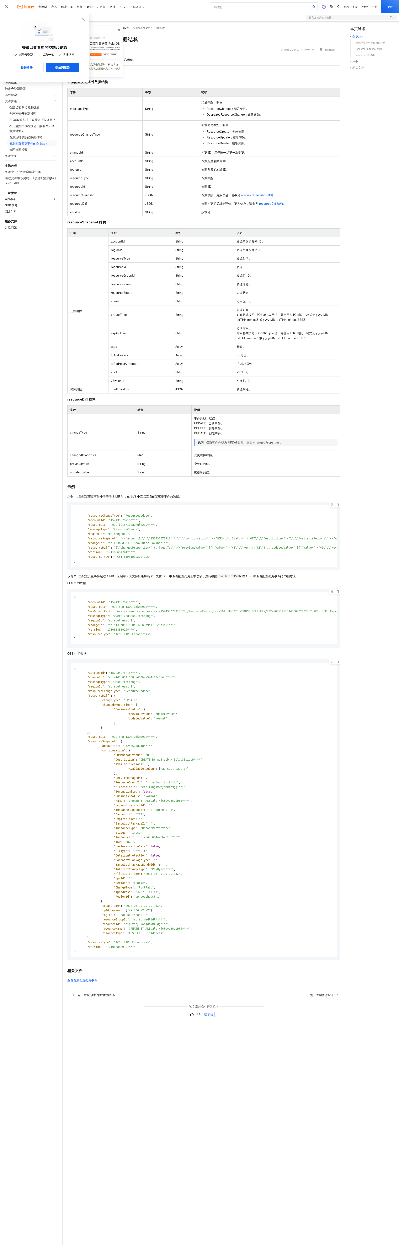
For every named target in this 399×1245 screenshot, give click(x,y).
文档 (346, 6)
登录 (390, 6)
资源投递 (124, 27)
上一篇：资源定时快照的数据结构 (94, 995)
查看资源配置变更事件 (82, 980)
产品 (54, 7)
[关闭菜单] (6, 6)
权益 (80, 7)
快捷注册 (27, 67)
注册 (374, 6)
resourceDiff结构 (271, 203)
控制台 (365, 6)
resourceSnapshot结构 (257, 195)
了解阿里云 (137, 7)
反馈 (210, 1014)
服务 (123, 7)
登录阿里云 (62, 67)
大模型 (42, 7)
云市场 (101, 7)
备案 (354, 6)
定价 (90, 7)
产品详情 (309, 49)
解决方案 (67, 7)
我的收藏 (330, 49)
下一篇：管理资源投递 (319, 995)
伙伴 (113, 7)
